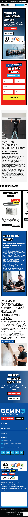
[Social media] (3, 453)
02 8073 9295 (19, 269)
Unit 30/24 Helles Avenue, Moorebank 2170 (13, 444)
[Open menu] (26, 5)
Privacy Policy (20, 512)
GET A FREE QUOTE (14, 398)
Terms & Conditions (10, 512)
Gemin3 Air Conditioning (13, 509)
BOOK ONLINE (16, 225)
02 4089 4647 (7, 440)
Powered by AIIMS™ (14, 515)
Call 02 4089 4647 (20, 5)
